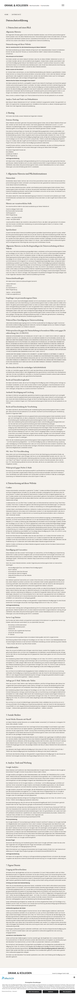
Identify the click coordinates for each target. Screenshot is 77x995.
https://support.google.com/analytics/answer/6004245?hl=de (37, 851)
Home (6, 14)
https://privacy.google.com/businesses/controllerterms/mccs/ (37, 804)
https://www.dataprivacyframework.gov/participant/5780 (23, 817)
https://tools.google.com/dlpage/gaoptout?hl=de (21, 846)
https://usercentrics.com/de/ (41, 558)
